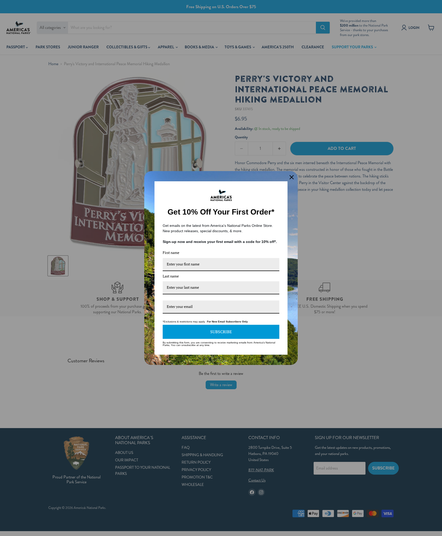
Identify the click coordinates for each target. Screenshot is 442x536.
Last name (171, 276)
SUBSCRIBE (221, 331)
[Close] (291, 177)
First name (171, 252)
